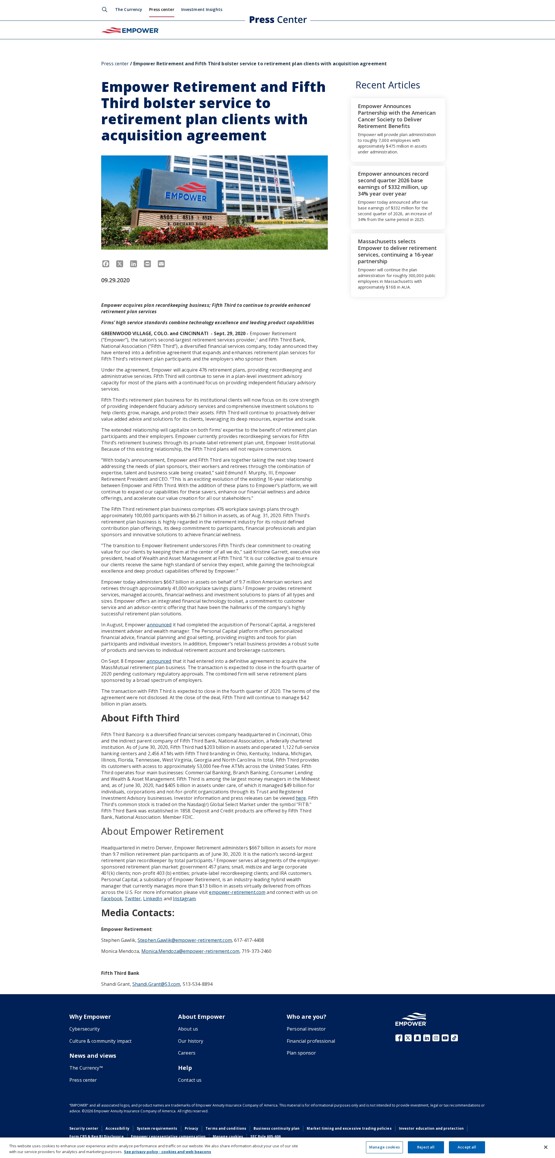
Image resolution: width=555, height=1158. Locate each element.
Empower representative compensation (168, 1136)
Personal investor (306, 1029)
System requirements (157, 1128)
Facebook (398, 1037)
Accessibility (117, 1128)
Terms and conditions (226, 1128)
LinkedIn (426, 1037)
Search (104, 9)
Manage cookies (228, 1136)
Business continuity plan (276, 1128)
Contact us (189, 1080)
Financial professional (311, 1041)
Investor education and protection (431, 1128)
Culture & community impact (100, 1041)
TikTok (454, 1037)
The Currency (128, 9)
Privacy (192, 1128)
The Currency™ (86, 1068)
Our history (190, 1041)
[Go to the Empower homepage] (411, 1019)
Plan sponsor (301, 1053)
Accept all (467, 1147)
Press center (161, 9)
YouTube (445, 1037)
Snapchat (417, 1037)
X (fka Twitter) (408, 1037)
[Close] (545, 1147)
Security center (83, 1128)
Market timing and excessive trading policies (349, 1128)
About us (188, 1029)
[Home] (130, 30)
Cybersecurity (84, 1029)
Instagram (435, 1037)
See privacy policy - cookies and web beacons (167, 1151)
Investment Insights (201, 9)
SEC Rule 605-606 (265, 1136)
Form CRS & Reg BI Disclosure (96, 1136)
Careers (186, 1053)
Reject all (425, 1147)
